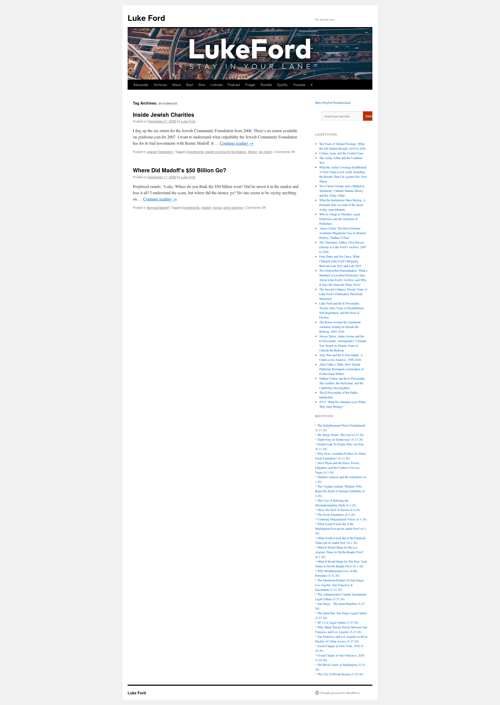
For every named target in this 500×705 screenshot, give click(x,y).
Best (189, 84)
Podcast (234, 84)
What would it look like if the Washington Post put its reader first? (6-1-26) (341, 528)
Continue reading (236, 143)
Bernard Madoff (158, 207)
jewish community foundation (225, 151)
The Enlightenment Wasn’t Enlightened (341, 425)
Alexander (140, 84)
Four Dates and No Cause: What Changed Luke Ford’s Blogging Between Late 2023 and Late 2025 (340, 261)
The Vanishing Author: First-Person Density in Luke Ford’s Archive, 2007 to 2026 (342, 247)
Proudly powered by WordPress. (340, 693)
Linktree (216, 84)
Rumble (266, 84)
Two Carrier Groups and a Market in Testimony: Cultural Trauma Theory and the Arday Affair (341, 190)
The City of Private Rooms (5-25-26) (340, 674)
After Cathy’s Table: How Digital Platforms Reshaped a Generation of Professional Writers (341, 369)
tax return (265, 151)
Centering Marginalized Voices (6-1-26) (342, 519)
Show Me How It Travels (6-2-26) (338, 510)
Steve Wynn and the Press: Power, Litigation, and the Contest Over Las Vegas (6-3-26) (337, 467)
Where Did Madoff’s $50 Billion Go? (179, 170)
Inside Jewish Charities (163, 114)
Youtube (299, 84)
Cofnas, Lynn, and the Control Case (341, 153)
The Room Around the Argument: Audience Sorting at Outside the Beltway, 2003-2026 (340, 326)
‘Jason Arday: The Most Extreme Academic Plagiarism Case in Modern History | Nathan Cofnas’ (342, 233)
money (217, 207)
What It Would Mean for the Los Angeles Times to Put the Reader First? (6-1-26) (339, 552)
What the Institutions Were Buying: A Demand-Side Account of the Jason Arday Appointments (342, 204)
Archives (160, 84)
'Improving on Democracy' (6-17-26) (340, 439)
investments (195, 151)
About (176, 84)
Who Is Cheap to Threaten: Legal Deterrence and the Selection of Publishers (339, 219)
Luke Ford (146, 17)
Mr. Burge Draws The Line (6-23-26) (340, 435)
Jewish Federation (160, 151)
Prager (250, 84)
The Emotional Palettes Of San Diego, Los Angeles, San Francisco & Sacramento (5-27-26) (339, 585)
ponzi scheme (233, 207)
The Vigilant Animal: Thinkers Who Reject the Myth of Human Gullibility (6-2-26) (340, 491)
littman (252, 151)
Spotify (282, 84)
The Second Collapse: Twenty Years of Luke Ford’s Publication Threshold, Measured (343, 294)
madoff (206, 207)
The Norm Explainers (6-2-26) (336, 514)
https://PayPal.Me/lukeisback (333, 102)
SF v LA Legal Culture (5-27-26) (338, 622)
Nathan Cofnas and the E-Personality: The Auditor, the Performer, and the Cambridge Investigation (342, 383)
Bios (201, 84)
